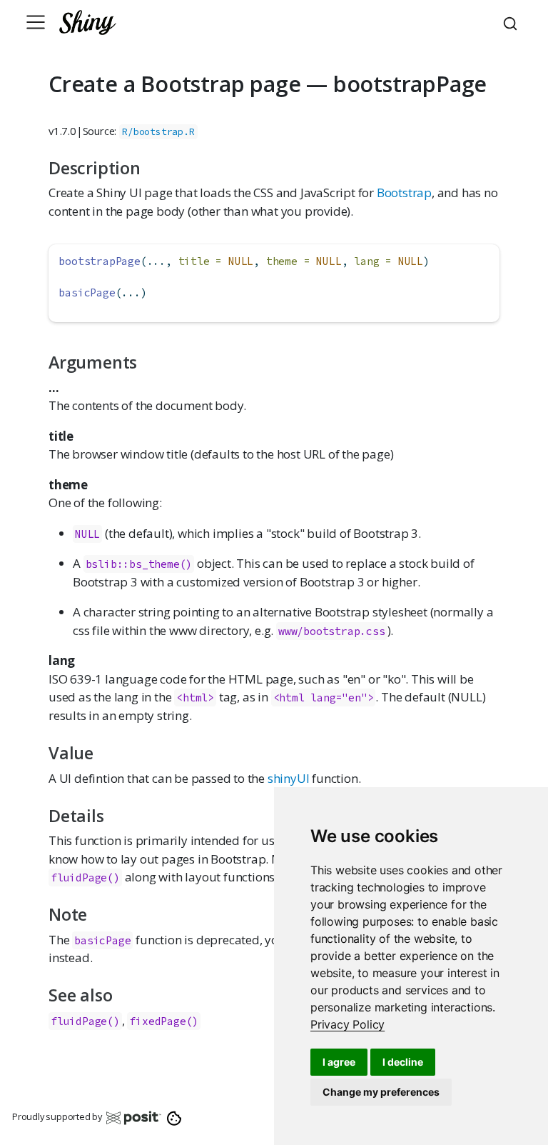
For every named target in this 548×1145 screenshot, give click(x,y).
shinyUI (289, 778)
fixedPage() (163, 1021)
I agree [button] (339, 1062)
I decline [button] (402, 1062)
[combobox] (512, 22)
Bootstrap (404, 192)
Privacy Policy (347, 1024)
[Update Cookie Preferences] (174, 1117)
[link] (347, 1024)
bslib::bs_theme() (139, 564)
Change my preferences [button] (381, 1092)
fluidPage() (85, 877)
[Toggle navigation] (35, 22)
